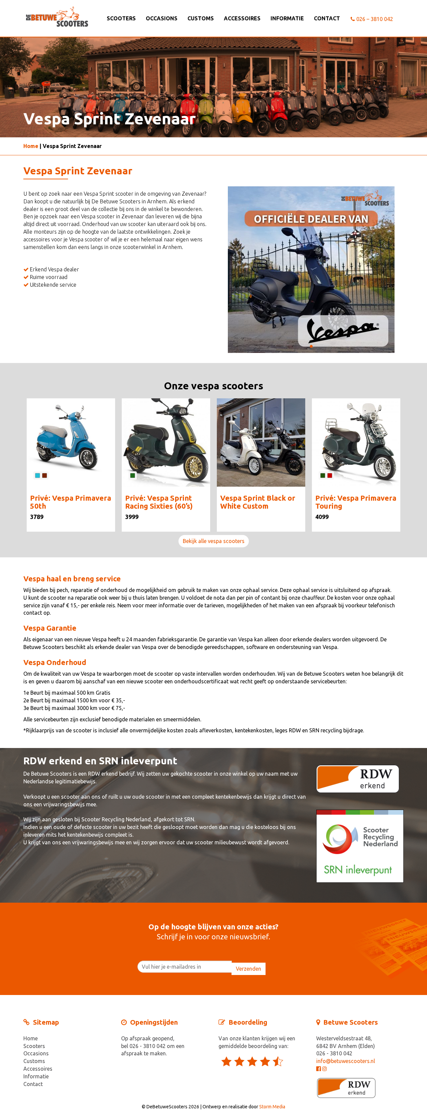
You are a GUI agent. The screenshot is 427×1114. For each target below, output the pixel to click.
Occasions (161, 18)
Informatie (287, 18)
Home (30, 146)
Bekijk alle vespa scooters (214, 541)
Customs (200, 18)
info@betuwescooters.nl (345, 1061)
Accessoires (242, 18)
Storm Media (272, 1106)
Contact (327, 18)
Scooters (121, 18)
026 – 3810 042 (374, 19)
